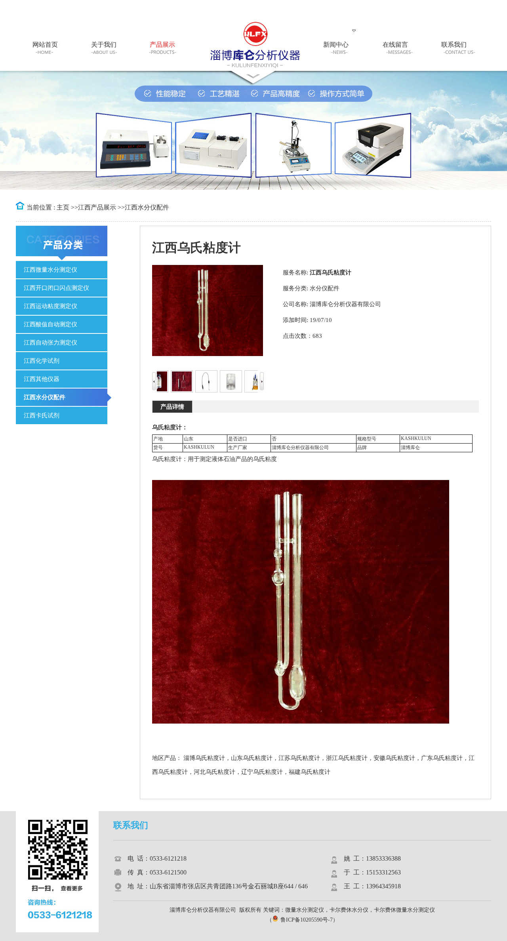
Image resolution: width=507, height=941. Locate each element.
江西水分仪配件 (147, 207)
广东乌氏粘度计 (442, 758)
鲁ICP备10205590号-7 (306, 920)
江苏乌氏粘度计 (299, 758)
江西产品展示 (97, 207)
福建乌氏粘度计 (309, 772)
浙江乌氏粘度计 (347, 758)
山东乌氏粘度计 (252, 758)
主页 (63, 207)
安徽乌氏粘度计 (394, 758)
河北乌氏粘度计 (214, 772)
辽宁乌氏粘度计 (262, 772)
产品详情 (172, 407)
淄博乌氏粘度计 (204, 758)
